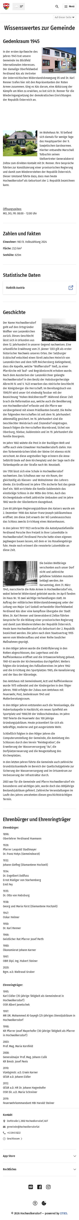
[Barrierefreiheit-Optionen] (35, 1203)
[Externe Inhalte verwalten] (44, 1203)
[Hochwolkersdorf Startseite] (6, 6)
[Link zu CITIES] (30, 1187)
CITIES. (64, 1213)
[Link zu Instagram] (48, 1187)
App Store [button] (9, 1156)
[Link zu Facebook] (39, 1187)
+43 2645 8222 (14, 1132)
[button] (59, 60)
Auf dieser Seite (63, 17)
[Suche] (57, 6)
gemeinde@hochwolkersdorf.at (23, 1126)
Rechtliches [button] (9, 1169)
